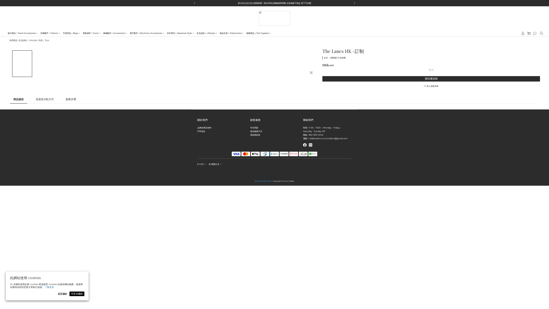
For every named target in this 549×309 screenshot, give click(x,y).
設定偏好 (62, 293)
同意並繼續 (77, 293)
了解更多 (49, 287)
